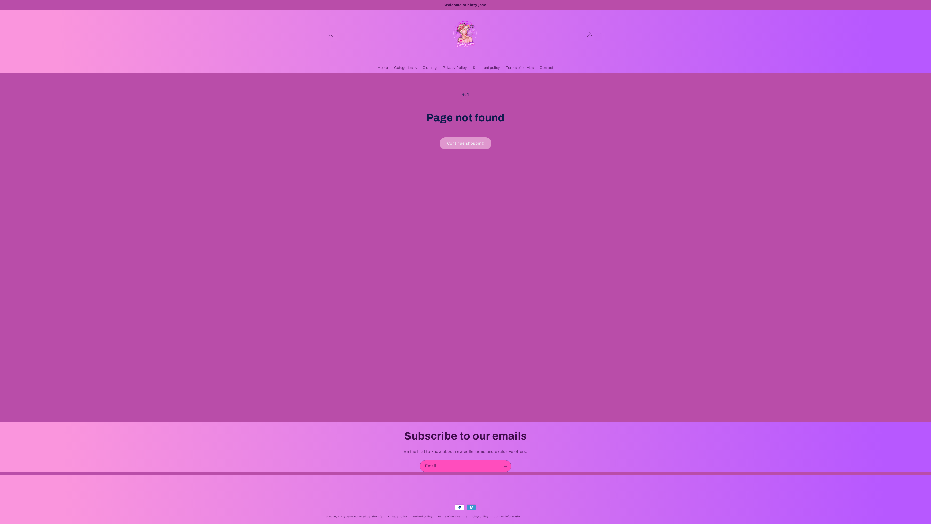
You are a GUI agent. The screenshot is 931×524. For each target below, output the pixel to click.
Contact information (508, 516)
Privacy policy (397, 516)
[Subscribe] (505, 466)
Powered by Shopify (368, 516)
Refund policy (423, 516)
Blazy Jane (345, 516)
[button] (331, 35)
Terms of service (449, 516)
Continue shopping (465, 143)
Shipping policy (477, 516)
